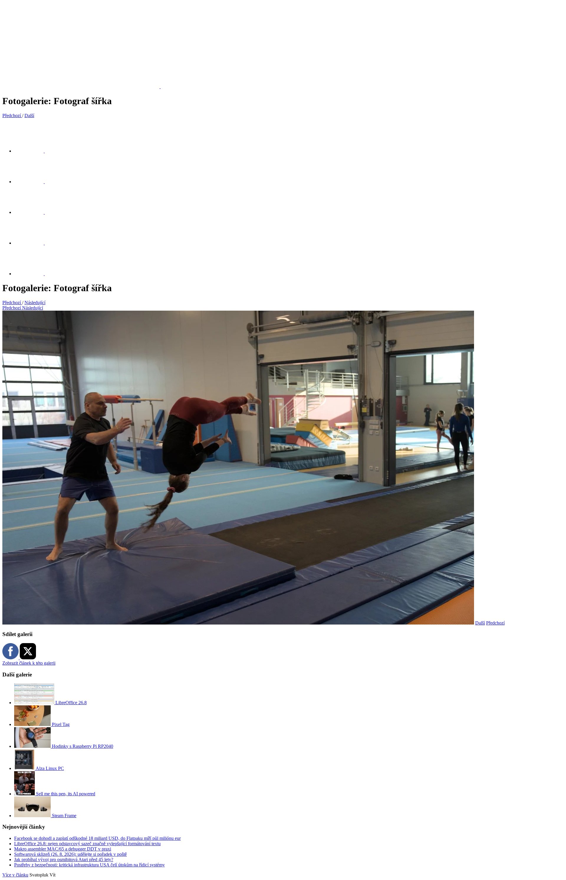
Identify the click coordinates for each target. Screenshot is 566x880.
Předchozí (495, 622)
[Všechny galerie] (32, 242)
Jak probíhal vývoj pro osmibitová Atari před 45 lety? (63, 859)
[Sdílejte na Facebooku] (32, 181)
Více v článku (15, 874)
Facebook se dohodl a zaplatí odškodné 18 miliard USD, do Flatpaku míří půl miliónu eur (97, 838)
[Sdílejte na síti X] (32, 150)
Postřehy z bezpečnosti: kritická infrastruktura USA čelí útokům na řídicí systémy (89, 864)
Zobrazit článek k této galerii (28, 663)
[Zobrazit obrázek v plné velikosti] (32, 212)
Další (480, 622)
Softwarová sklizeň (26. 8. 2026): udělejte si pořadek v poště (70, 854)
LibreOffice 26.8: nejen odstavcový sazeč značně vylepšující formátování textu (87, 843)
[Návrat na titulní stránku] (84, 86)
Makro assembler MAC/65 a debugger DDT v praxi (62, 848)
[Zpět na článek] (32, 273)
